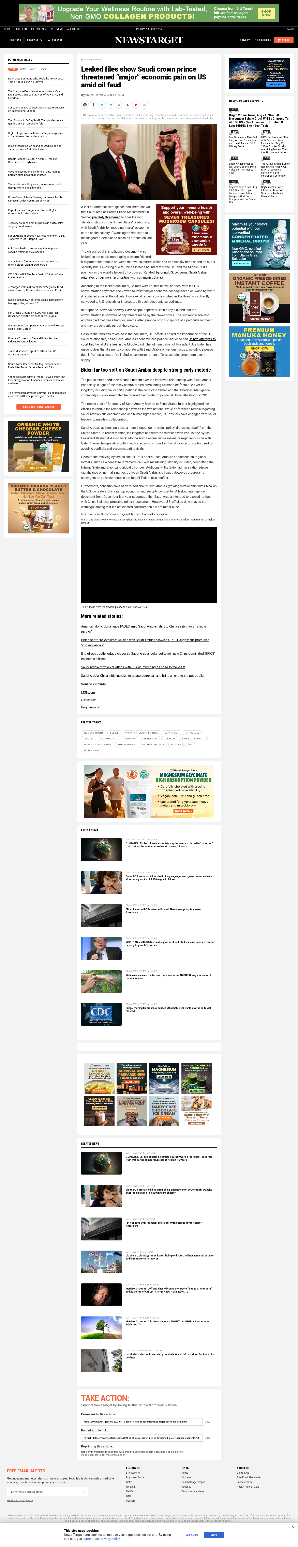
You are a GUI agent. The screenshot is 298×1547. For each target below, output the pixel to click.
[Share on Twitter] (102, 105)
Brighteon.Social (135, 1477)
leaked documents (109, 118)
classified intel (131, 115)
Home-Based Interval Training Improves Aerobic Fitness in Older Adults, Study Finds (36, 199)
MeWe (129, 1491)
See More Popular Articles (38, 407)
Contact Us (243, 1472)
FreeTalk (130, 1486)
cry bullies (160, 115)
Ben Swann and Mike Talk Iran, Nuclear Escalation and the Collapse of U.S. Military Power (243, 142)
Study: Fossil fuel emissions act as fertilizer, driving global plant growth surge (33, 263)
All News (186, 1477)
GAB (128, 1496)
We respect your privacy (20, 1500)
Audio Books (74, 29)
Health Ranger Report (244, 101)
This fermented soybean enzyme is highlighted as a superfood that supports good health (37, 394)
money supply (156, 118)
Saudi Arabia (206, 118)
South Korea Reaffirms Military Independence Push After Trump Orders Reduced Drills (34, 366)
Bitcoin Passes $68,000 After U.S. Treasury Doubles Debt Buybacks (32, 160)
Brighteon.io (133, 1472)
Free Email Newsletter (249, 1477)
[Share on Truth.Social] (128, 105)
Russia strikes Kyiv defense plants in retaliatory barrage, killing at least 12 (35, 301)
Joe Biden (91, 118)
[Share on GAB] (119, 105)
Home (7, 29)
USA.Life (130, 1500)
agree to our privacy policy (101, 1539)
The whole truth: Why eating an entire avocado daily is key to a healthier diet (35, 186)
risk (196, 118)
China (119, 115)
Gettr (129, 1482)
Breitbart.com (88, 699)
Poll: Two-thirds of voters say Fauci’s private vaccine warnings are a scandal (33, 250)
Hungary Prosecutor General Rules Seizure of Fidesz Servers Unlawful (34, 340)
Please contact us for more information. (103, 1455)
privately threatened (106, 217)
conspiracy (147, 115)
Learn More (192, 1534)
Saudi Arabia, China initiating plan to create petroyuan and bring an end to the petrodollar (142, 676)
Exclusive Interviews (192, 1491)
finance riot (149, 738)
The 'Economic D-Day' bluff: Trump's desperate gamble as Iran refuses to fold (35, 122)
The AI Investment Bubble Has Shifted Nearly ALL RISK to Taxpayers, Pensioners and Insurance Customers (275, 169)
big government (97, 115)
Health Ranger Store (248, 1486)
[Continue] (83, 1491)
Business (96, 59)
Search (290, 29)
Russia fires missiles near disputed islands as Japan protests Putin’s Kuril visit (34, 147)
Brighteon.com (91, 707)
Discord (171, 115)
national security (174, 118)
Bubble (111, 115)
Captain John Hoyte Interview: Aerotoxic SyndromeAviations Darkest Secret (272, 192)
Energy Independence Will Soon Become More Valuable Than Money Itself (242, 168)
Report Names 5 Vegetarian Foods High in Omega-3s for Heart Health (32, 212)
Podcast (186, 1486)
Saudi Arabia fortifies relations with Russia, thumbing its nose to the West (133, 667)
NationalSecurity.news (156, 514)
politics (189, 118)
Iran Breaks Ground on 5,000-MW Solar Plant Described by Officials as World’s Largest (33, 314)
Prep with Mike (39, 29)
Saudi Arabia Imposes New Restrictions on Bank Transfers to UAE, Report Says (36, 237)
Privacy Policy (244, 1482)
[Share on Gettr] (136, 105)
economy (199, 115)
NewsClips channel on (127, 607)
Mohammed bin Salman (134, 118)
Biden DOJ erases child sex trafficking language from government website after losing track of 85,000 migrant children (169, 878)
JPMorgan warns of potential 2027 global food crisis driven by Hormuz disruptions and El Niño (35, 288)
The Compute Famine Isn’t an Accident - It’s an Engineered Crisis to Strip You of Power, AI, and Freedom (35, 94)
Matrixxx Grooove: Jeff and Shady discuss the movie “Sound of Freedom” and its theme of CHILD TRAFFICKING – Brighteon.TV (169, 1290)
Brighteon (21, 29)
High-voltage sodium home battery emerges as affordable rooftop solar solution (35, 135)
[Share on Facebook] (94, 105)
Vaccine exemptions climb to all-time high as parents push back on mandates (34, 173)
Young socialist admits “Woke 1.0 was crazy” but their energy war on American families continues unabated (36, 380)
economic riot (185, 115)
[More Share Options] (145, 105)
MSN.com (88, 692)
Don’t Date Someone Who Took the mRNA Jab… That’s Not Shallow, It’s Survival (36, 80)
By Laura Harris (92, 95)
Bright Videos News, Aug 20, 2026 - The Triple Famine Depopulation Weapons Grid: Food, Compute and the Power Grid (243, 195)
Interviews (57, 29)
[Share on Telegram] (111, 105)
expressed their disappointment (119, 380)
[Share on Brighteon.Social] (85, 105)
